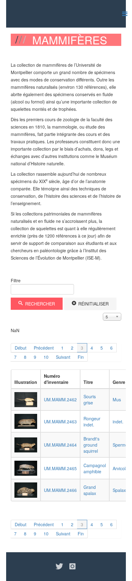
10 (46, 357)
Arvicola (120, 468)
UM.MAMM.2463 (60, 421)
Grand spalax (89, 490)
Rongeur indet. (91, 421)
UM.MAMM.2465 (60, 468)
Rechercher (39, 304)
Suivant (63, 357)
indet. (118, 421)
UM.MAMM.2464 (60, 445)
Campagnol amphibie (94, 468)
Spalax (119, 490)
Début (20, 348)
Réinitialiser (93, 304)
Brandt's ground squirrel (91, 445)
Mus (117, 399)
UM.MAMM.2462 (60, 399)
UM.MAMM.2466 (60, 490)
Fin (81, 357)
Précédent (44, 348)
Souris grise (89, 399)
